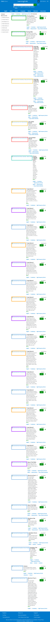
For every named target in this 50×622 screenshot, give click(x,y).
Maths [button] (11, 11)
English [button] (5, 11)
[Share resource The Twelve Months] (45, 108)
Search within (24, 7)
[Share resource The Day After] (45, 34)
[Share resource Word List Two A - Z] (45, 580)
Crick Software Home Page (23, 617)
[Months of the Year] (19, 518)
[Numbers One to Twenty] (20, 547)
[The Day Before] (19, 16)
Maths (28, 28)
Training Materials (6, 617)
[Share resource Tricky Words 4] (45, 353)
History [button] (29, 11)
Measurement (33, 28)
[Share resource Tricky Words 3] (45, 299)
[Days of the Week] (19, 462)
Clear (38, 4)
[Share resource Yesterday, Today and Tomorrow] (46, 48)
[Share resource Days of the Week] (45, 464)
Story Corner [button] (43, 11)
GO (35, 4)
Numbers (39, 544)
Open (41, 18)
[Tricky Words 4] (18, 351)
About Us (20, 613)
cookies (10, 619)
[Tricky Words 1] (18, 189)
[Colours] (17, 566)
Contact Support (37, 617)
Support (36, 613)
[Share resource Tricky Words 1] (45, 191)
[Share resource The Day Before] (45, 18)
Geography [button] (23, 11)
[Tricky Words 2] (18, 243)
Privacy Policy (40, 619)
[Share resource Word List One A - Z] (45, 477)
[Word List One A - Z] (19, 475)
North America (43, 1)
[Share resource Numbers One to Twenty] (45, 550)
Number (34, 544)
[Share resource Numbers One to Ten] (45, 535)
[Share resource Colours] (45, 568)
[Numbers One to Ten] (20, 533)
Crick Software (23, 621)
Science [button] (16, 11)
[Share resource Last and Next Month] (45, 140)
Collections (26, 575)
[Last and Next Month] (20, 138)
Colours (30, 575)
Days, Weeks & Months (42, 28)
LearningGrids (23, 1)
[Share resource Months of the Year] (45, 520)
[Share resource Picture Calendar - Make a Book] (45, 158)
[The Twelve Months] (19, 106)
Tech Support (36, 615)
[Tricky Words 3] (18, 297)
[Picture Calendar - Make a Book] (22, 156)
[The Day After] (18, 32)
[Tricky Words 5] (18, 408)
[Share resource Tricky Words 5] (45, 410)
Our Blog (4, 615)
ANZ (47, 1)
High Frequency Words (41, 27)
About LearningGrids (22, 615)
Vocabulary (33, 27)
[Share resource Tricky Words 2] (45, 245)
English (28, 27)
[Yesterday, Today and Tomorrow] (22, 46)
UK (38, 1)
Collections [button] (35, 11)
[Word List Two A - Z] (19, 578)
